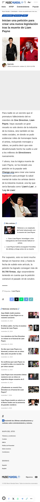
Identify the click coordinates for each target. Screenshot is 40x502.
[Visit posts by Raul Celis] (4, 65)
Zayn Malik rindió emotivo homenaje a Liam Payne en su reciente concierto (12, 315)
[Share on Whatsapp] (20, 498)
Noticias (18, 15)
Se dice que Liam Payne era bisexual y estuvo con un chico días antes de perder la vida (12, 351)
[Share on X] (15, 498)
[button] (4, 2)
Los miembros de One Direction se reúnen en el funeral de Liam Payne (13, 338)
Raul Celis (10, 64)
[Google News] (36, 477)
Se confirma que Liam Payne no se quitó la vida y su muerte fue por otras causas (13, 364)
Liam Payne (16, 291)
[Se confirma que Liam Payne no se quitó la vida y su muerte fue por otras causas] (33, 364)
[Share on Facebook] (11, 498)
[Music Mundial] (14, 2)
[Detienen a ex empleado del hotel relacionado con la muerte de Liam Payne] (9, 230)
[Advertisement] (20, 90)
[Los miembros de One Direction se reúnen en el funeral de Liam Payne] (33, 338)
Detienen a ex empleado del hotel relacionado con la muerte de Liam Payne (26, 230)
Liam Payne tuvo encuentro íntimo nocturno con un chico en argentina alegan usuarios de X (14, 377)
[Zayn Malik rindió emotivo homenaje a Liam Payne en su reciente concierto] (33, 315)
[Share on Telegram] (24, 498)
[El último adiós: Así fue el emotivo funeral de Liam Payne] (33, 328)
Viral (25, 15)
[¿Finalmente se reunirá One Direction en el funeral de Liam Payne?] (33, 389)
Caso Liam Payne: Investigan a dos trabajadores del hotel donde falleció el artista (20, 241)
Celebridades (7, 15)
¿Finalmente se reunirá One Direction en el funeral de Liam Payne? (12, 390)
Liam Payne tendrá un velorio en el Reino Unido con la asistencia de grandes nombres (13, 402)
